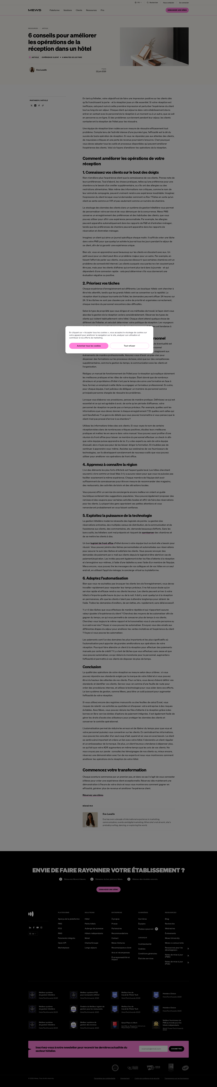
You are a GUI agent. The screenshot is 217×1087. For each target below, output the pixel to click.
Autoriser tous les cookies (89, 346)
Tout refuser (129, 346)
